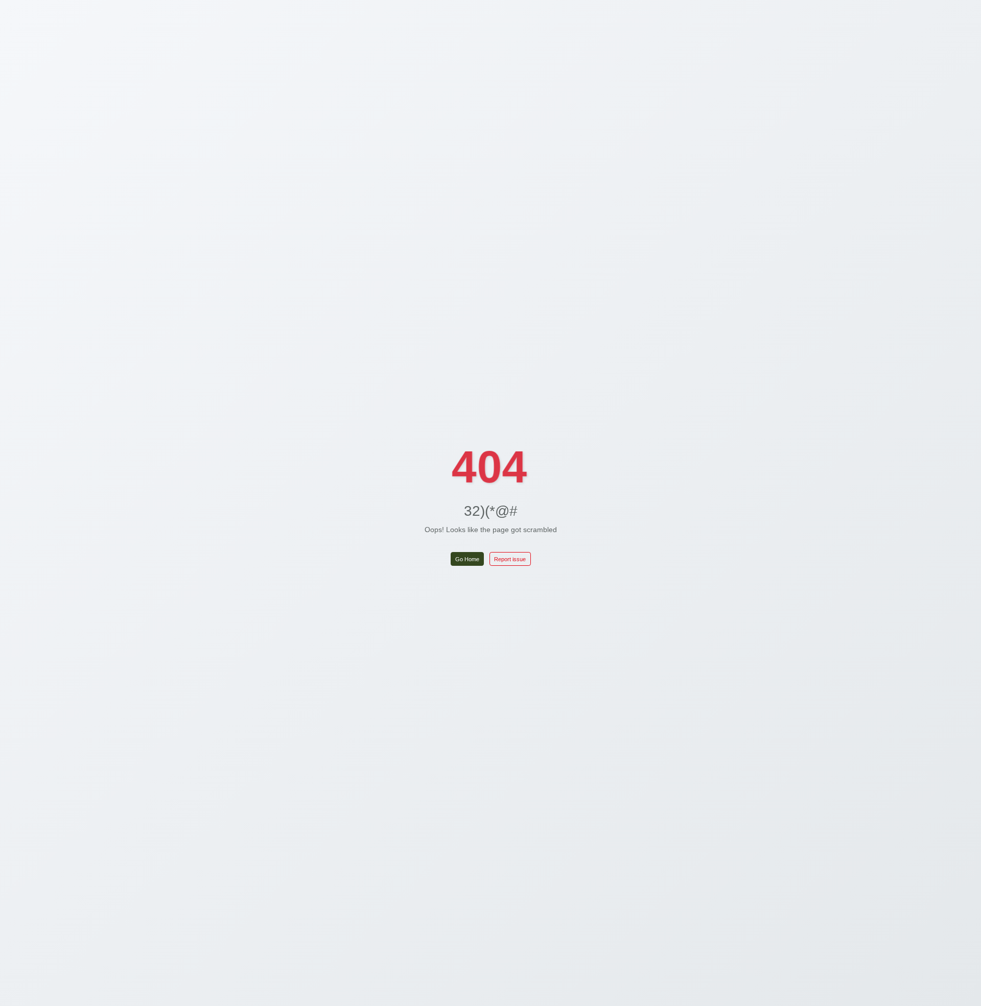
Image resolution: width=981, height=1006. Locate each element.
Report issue (510, 559)
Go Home (467, 559)
